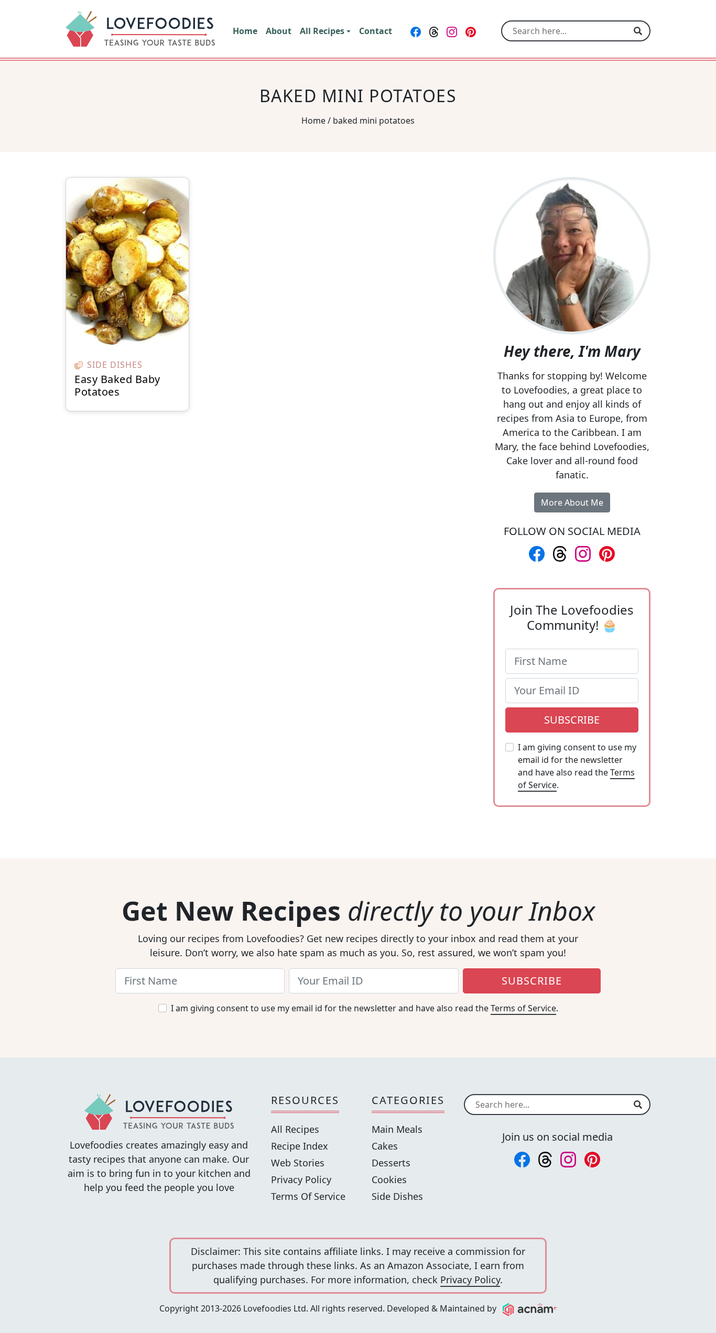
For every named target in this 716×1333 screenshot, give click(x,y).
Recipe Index (299, 1146)
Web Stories (297, 1162)
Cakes (385, 1146)
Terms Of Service (308, 1196)
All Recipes (295, 1129)
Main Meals (397, 1129)
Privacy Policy (301, 1179)
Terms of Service (523, 1008)
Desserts (391, 1162)
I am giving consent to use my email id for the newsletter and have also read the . (577, 766)
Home (313, 120)
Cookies (389, 1179)
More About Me (572, 502)
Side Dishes (397, 1196)
